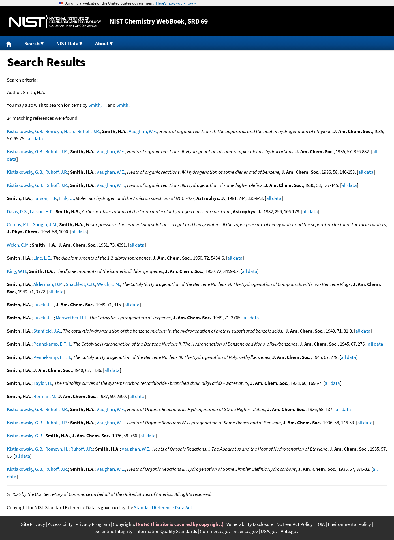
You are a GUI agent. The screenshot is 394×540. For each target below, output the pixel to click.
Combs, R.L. (19, 224)
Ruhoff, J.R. (88, 131)
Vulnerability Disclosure (249, 524)
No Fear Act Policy (294, 524)
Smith (122, 105)
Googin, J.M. (45, 224)
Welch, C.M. (18, 245)
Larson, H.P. (45, 198)
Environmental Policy (349, 524)
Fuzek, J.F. (43, 304)
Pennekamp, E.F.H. (52, 344)
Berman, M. (44, 396)
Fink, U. (66, 198)
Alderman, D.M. (48, 284)
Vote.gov (290, 531)
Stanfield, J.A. (47, 331)
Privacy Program (93, 524)
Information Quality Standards (166, 531)
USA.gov (269, 531)
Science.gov (246, 531)
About (102, 43)
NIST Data (67, 43)
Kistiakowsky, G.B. (25, 131)
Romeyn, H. (56, 449)
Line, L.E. (42, 258)
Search (32, 43)
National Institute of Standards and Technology (55, 21)
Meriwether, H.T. (71, 317)
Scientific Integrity (113, 531)
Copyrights (124, 524)
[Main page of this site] (9, 43)
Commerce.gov (215, 531)
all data (35, 138)
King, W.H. (17, 271)
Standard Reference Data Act (163, 507)
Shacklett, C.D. (80, 284)
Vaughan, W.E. (143, 131)
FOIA (320, 524)
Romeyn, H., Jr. (60, 131)
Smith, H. (97, 105)
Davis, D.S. (17, 211)
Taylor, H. (42, 383)
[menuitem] (9, 43)
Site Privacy (33, 524)
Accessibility (60, 524)
